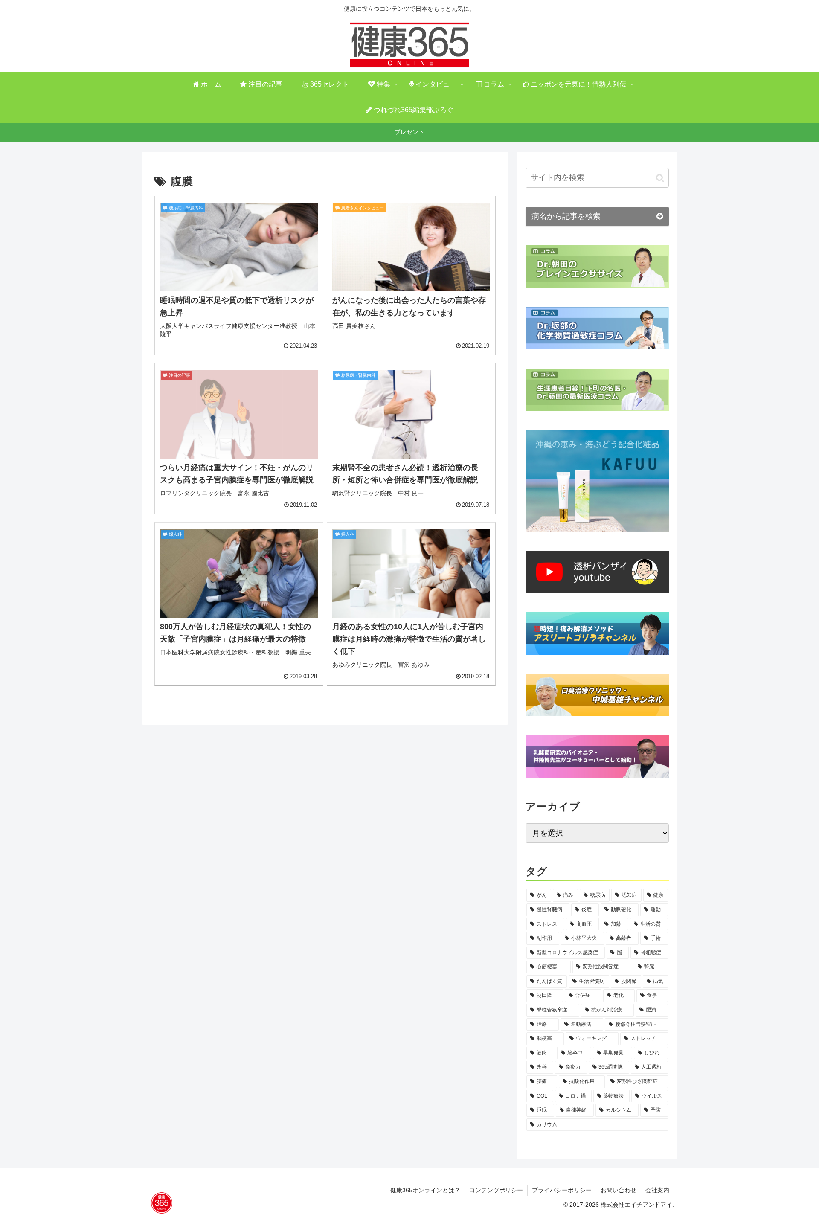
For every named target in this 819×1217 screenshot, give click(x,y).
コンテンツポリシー (496, 1190)
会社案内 (657, 1190)
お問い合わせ (618, 1190)
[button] (660, 178)
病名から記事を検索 (566, 216)
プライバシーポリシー (562, 1190)
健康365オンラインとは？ (425, 1190)
